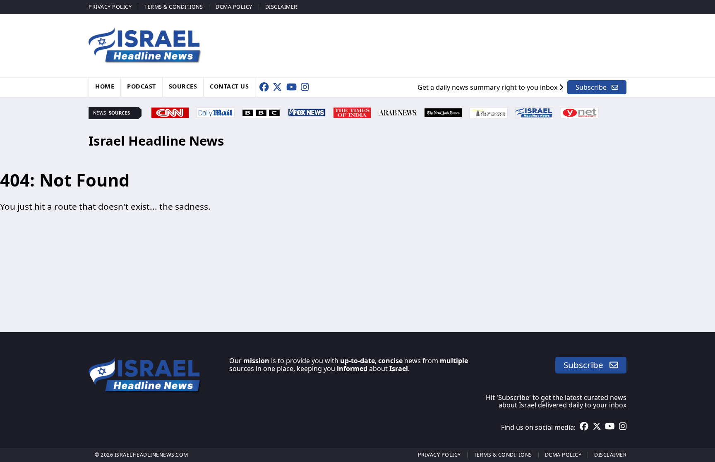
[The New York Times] (443, 111)
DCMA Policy (234, 6)
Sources (183, 86)
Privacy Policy (110, 6)
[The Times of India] (352, 111)
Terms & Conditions (173, 6)
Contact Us (229, 86)
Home (104, 86)
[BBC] (261, 111)
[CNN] (170, 111)
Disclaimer (281, 6)
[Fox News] (307, 111)
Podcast (141, 86)
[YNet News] (580, 111)
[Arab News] (398, 111)
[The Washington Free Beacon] (489, 111)
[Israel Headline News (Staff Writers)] (534, 111)
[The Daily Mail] (216, 111)
